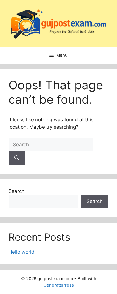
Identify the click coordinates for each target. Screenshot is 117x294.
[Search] (17, 158)
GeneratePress (58, 285)
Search (16, 191)
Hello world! (22, 252)
